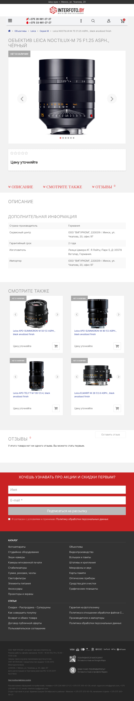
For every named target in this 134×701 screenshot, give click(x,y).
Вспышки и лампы (80, 557)
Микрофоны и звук (80, 567)
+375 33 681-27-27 (40, 22)
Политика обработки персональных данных (95, 623)
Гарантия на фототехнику (84, 607)
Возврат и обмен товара (22, 617)
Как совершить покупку (22, 612)
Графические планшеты (83, 588)
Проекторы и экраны (20, 593)
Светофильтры (17, 578)
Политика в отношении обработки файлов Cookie (97, 612)
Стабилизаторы (17, 567)
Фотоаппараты (16, 546)
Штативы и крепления (82, 562)
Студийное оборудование (23, 552)
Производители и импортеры (86, 617)
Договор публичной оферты (25, 623)
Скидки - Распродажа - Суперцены (29, 607)
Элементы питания (19, 583)
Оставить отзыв (110, 434)
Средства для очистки (82, 583)
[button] (22, 97)
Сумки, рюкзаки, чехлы (22, 573)
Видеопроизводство (81, 552)
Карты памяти (77, 573)
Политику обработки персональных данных (82, 519)
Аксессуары (15, 588)
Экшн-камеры (16, 557)
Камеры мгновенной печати (25, 562)
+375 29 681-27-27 (40, 19)
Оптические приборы (82, 578)
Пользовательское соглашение (26, 628)
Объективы (76, 546)
